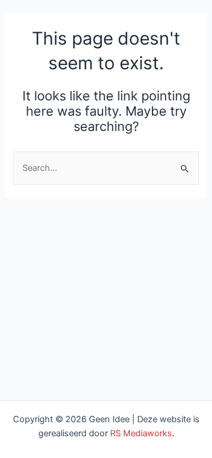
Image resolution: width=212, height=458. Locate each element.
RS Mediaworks (141, 433)
